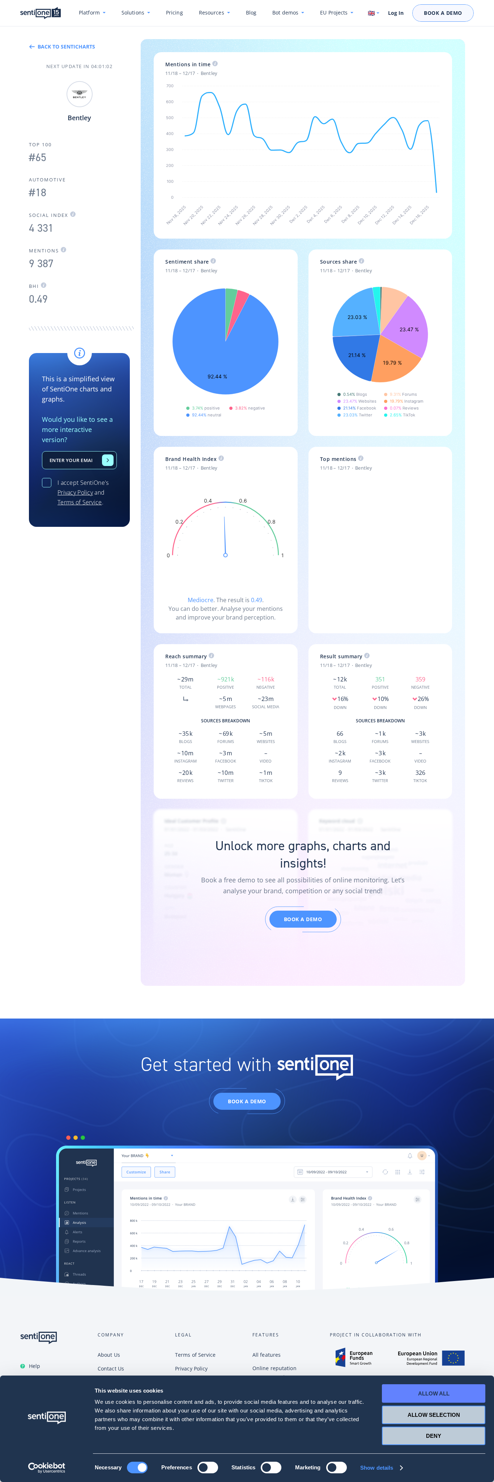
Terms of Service (80, 502)
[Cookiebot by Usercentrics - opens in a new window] (46, 1467)
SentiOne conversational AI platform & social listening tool (40, 13)
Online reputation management (274, 1372)
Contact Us (108, 460)
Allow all (434, 1393)
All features (266, 1354)
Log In (396, 13)
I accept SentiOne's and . (83, 492)
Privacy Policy (75, 492)
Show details (376, 1468)
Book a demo (303, 919)
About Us (109, 1354)
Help (34, 1366)
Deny (433, 1436)
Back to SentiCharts (66, 46)
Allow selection (434, 1415)
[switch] (207, 1467)
